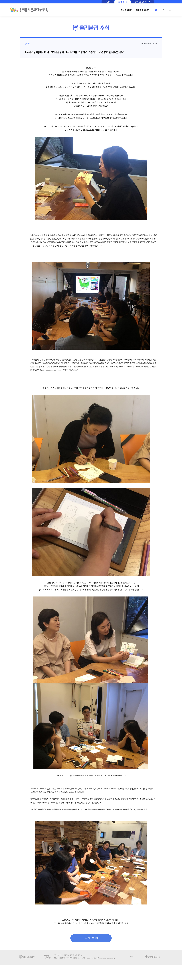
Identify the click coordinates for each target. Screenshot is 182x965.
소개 (163, 10)
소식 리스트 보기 (91, 938)
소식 (155, 10)
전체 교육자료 (126, 10)
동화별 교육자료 (142, 10)
